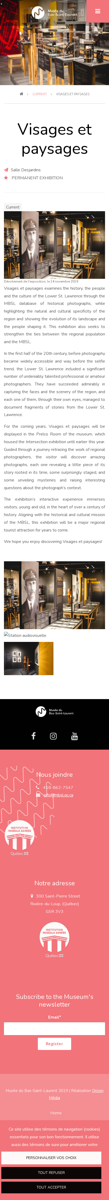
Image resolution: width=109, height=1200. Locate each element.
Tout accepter (51, 1187)
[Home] (54, 711)
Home (56, 1113)
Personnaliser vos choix (51, 1157)
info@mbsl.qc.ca (58, 795)
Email (54, 1017)
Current (13, 207)
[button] (54, 245)
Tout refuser (51, 1172)
